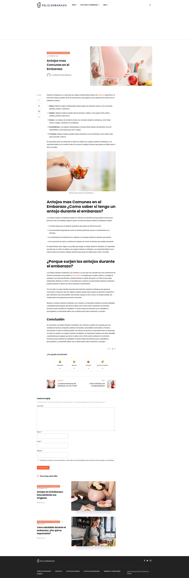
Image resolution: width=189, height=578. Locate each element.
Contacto (58, 571)
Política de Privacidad (92, 571)
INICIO (74, 5)
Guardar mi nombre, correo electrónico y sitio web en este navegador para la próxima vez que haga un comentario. (77, 460)
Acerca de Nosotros (44, 571)
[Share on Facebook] (39, 100)
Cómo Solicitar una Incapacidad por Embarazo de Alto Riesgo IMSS (95, 384)
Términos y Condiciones (112, 571)
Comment (40, 406)
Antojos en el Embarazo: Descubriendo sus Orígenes (50, 495)
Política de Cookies (73, 571)
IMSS (105, 5)
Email (39, 441)
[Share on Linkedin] (39, 117)
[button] (60, 364)
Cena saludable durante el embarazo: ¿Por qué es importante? (51, 530)
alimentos (101, 95)
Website (39, 451)
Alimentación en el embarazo (58, 53)
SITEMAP (40, 574)
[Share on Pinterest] (39, 111)
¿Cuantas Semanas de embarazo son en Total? (67, 384)
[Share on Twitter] (39, 106)
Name (39, 432)
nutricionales (76, 275)
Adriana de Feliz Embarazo (62, 75)
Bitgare (129, 573)
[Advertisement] (94, 24)
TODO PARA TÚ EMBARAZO (89, 5)
